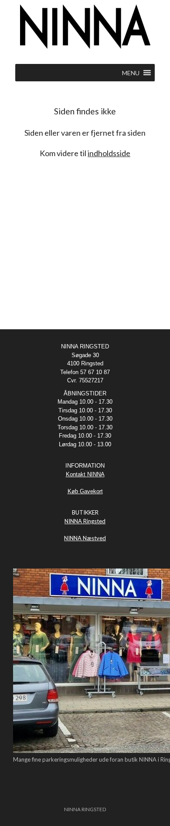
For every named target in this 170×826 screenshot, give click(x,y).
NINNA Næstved (85, 538)
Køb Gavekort (85, 491)
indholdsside (109, 153)
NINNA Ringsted (85, 521)
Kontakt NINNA (85, 474)
